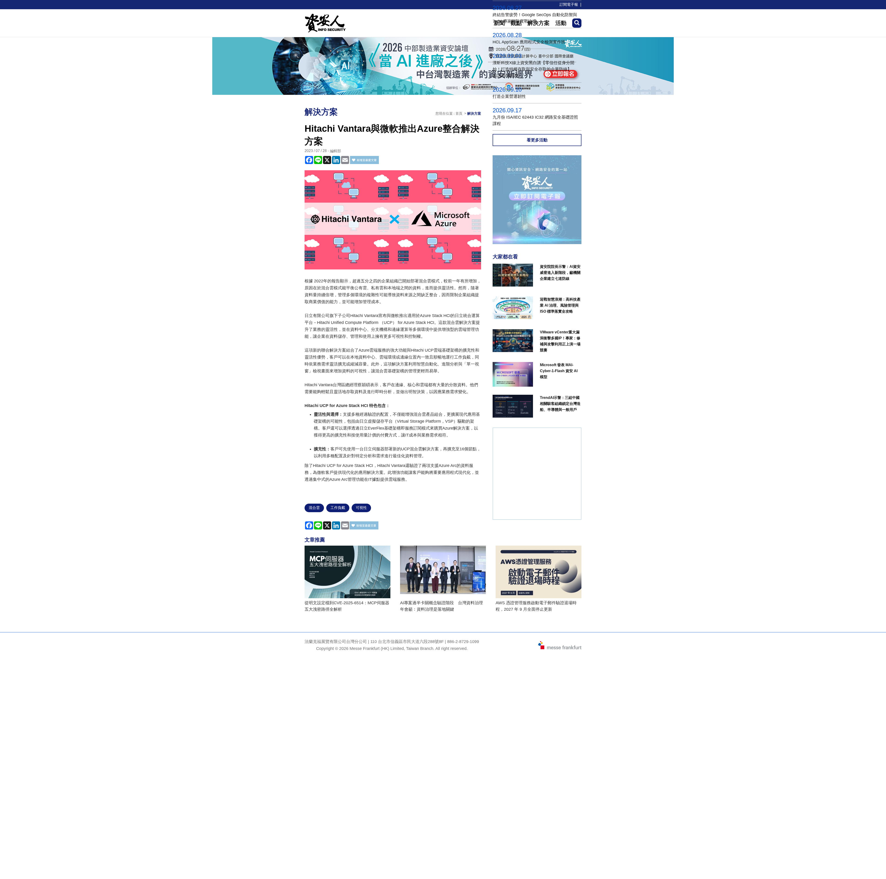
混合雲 (314, 508)
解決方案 (474, 113)
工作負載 (337, 508)
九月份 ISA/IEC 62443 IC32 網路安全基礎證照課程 (535, 120)
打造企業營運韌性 (509, 96)
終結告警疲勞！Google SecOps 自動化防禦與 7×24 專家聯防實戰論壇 (535, 18)
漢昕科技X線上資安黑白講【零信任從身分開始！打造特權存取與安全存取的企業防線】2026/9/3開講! (533, 69)
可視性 (361, 508)
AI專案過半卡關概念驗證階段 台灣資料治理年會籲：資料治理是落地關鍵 (441, 606)
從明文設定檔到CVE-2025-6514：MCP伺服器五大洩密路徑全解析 (347, 606)
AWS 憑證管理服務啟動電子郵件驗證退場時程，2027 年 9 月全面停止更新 (536, 606)
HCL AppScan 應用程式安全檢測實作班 (529, 42)
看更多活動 (537, 140)
